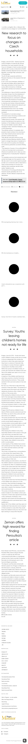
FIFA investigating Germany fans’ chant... (12, 222)
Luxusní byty (4, 683)
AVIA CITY (4, 665)
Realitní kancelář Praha (7, 690)
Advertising (4, 701)
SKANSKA (4, 636)
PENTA (3, 633)
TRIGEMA (4, 631)
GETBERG (4, 640)
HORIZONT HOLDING (6, 642)
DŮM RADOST (5, 669)
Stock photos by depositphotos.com (9, 708)
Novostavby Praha (6, 679)
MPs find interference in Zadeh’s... (10, 253)
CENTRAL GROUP (5, 629)
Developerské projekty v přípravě (9, 685)
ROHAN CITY (4, 652)
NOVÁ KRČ (4, 663)
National (22, 186)
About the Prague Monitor (7, 699)
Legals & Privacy (5, 704)
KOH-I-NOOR (5, 661)
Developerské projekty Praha (8, 676)
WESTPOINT (4, 667)
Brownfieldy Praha (6, 688)
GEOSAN (3, 638)
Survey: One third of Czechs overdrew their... (13, 316)
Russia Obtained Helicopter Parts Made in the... (17, 11)
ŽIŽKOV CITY (4, 656)
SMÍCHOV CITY (5, 654)
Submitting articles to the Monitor (9, 706)
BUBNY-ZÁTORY (5, 658)
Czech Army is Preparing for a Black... (17, 19)
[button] (22, 3)
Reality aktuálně (5, 681)
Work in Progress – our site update (9, 697)
